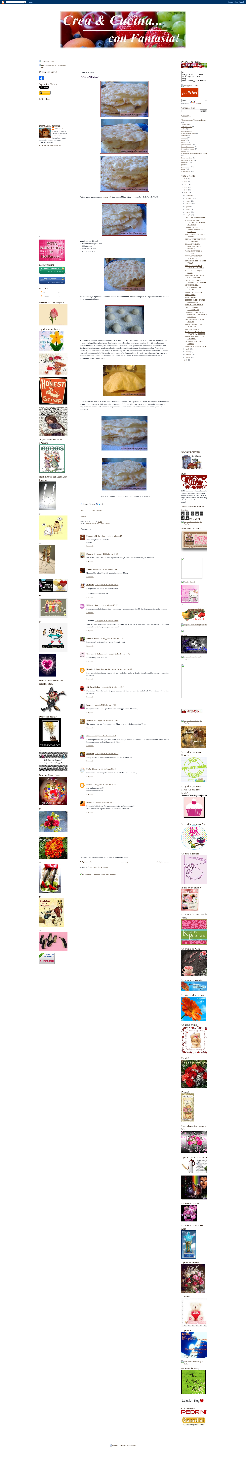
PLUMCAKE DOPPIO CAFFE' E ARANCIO (195, 337)
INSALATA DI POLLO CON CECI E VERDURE (194, 276)
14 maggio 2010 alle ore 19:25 (104, 735)
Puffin (88, 769)
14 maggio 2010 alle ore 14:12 (112, 638)
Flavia (89, 735)
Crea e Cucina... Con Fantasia (91, 510)
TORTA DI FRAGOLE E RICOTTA (193, 252)
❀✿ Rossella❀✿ (93, 687)
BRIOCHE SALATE (192, 329)
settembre (189, 204)
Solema (89, 802)
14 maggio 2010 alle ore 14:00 (106, 620)
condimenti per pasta (188, 133)
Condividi (83, 516)
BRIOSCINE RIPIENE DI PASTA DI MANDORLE (194, 267)
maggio (188, 215)
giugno (188, 212)
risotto (183, 169)
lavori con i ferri (186, 158)
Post (43, 292)
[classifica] (52, 260)
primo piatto (185, 167)
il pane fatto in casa (187, 147)
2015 (186, 179)
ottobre (188, 201)
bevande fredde (186, 131)
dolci (183, 140)
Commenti (46, 296)
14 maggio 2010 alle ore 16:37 (112, 687)
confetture (184, 135)
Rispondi (90, 546)
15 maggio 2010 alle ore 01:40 (104, 784)
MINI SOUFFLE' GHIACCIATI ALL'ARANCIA (195, 240)
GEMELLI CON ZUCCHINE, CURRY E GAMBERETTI (195, 333)
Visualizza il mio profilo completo (50, 145)
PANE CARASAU (191, 297)
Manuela (59, 128)
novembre (189, 198)
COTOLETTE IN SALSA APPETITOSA (193, 257)
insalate (183, 151)
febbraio (189, 354)
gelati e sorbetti (186, 144)
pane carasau (105, 523)
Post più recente (86, 861)
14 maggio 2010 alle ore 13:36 (106, 584)
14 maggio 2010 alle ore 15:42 (118, 653)
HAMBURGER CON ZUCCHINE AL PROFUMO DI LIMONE (195, 222)
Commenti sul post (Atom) (98, 867)
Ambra (89, 569)
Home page (124, 861)
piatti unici (184, 162)
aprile (188, 349)
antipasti (184, 129)
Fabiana (89, 605)
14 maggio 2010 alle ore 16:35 (120, 669)
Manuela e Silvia (93, 536)
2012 (186, 187)
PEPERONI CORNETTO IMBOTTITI (193, 325)
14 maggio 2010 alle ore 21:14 (106, 753)
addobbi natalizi (186, 127)
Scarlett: (89, 720)
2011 (186, 190)
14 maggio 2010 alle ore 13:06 (106, 554)
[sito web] (52, 284)
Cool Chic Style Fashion (95, 653)
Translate (198, 103)
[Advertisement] (91, 53)
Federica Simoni (93, 638)
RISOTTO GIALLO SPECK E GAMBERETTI (195, 301)
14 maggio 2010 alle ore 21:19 (104, 769)
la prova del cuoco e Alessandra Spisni (194, 153)
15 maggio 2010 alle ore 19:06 (105, 802)
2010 (186, 193)
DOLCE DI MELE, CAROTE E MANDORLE (195, 235)
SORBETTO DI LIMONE (193, 292)
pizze (183, 164)
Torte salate (185, 124)
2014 (186, 182)
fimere (89, 784)
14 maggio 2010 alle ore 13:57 (106, 605)
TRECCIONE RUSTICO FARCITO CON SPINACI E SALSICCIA (195, 229)
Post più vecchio (162, 861)
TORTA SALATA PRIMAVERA (195, 217)
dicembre (189, 195)
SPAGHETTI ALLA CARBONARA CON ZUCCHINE (193, 287)
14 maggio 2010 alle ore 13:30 (105, 569)
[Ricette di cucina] (189, 96)
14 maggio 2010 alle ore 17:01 (104, 705)
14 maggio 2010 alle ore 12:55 (113, 536)
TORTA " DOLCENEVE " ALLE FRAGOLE (194, 308)
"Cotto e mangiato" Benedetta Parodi (193, 120)
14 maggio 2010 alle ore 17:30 (106, 720)
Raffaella (90, 584)
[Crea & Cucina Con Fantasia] (41, 80)
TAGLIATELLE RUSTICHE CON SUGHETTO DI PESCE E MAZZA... (196, 314)
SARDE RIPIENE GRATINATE (195, 346)
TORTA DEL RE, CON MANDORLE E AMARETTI (196, 281)
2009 (186, 360)
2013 (186, 184)
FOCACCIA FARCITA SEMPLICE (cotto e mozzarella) (193, 246)
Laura (89, 705)
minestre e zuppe (186, 160)
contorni (184, 138)
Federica (89, 553)
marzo (188, 351)
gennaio (188, 357)
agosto (188, 206)
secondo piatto (186, 171)
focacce (183, 142)
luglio (188, 209)
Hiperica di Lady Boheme (96, 669)
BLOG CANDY (190, 295)
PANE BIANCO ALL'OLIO (194, 305)
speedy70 (90, 753)
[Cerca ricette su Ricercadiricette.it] (46, 61)
